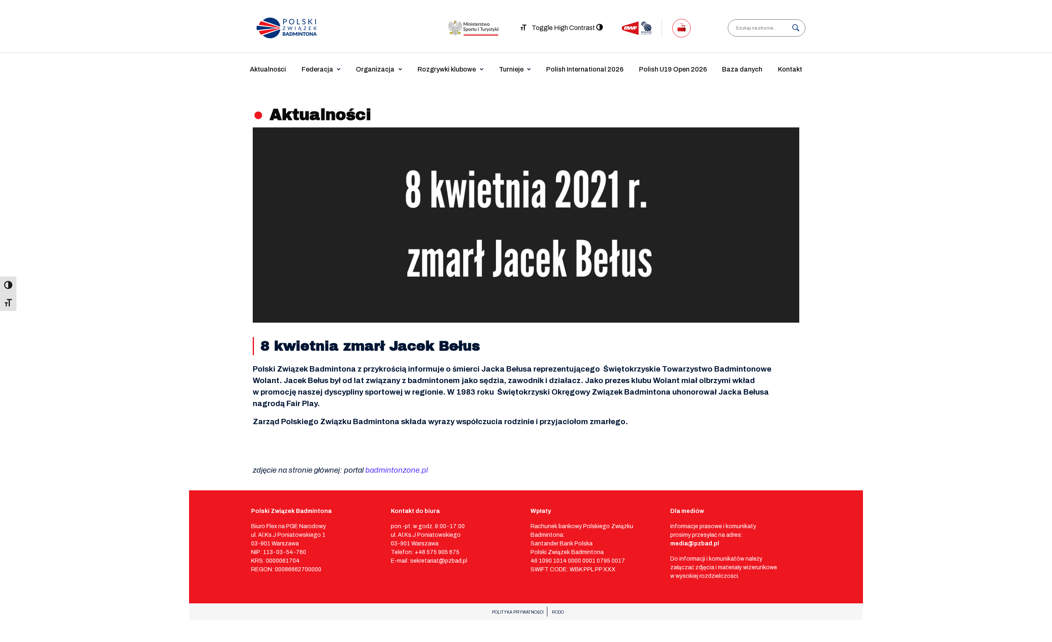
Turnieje (511, 69)
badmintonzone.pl (396, 470)
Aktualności (268, 69)
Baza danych (742, 69)
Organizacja (375, 69)
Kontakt (790, 69)
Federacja (317, 69)
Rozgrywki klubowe (447, 69)
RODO (558, 612)
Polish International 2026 (584, 69)
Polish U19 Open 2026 (673, 69)
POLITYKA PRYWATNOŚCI (518, 612)
